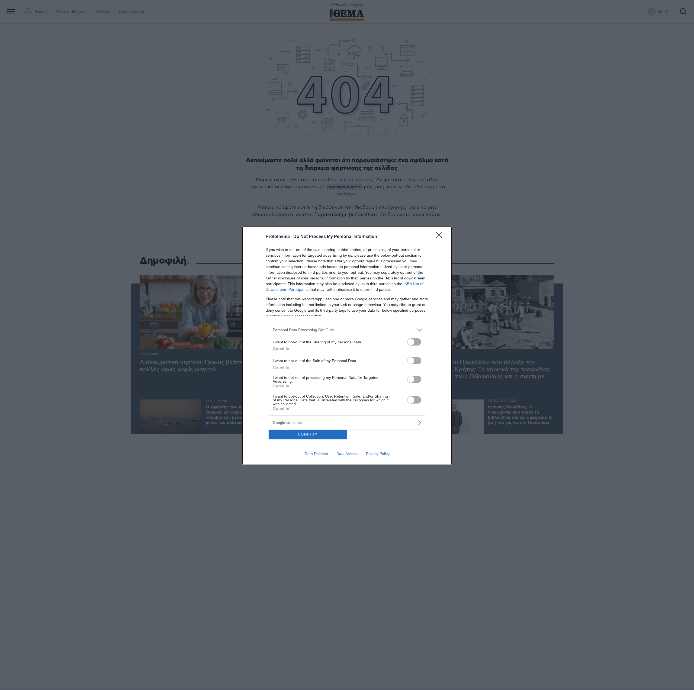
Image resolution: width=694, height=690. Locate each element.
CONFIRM (308, 434)
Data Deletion (316, 454)
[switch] (414, 342)
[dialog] (347, 345)
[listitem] (347, 330)
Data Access (347, 454)
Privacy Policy (378, 454)
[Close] (441, 237)
